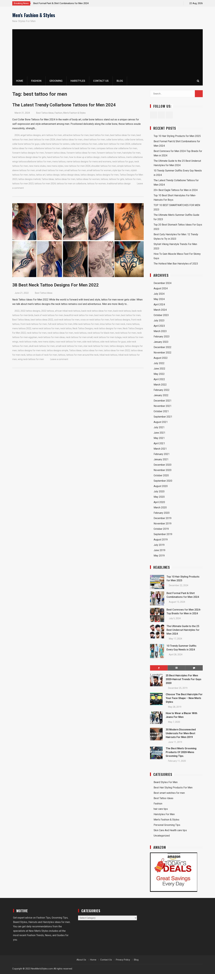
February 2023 (162, 336)
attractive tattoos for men (76, 135)
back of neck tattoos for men (48, 315)
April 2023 (159, 325)
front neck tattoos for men (33, 324)
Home (19, 80)
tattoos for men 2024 (45, 183)
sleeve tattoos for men (23, 170)
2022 (17, 311)
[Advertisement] (107, 53)
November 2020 (162, 470)
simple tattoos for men (128, 166)
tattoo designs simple (57, 350)
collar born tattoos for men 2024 (114, 144)
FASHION (36, 80)
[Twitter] (172, 3)
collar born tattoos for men (84, 144)
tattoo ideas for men (65, 179)
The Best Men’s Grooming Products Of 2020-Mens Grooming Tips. (181, 752)
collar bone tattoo (115, 139)
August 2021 (161, 422)
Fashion (58, 113)
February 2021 (162, 454)
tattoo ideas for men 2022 (117, 350)
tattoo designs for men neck (32, 350)
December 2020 (162, 464)
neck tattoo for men (37, 333)
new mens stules (37, 166)
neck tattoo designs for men (108, 328)
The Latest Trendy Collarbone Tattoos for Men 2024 (64, 104)
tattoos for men (133, 179)
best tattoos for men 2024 (42, 139)
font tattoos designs (120, 319)
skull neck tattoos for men (42, 346)
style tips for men (121, 170)
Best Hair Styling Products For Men (173, 787)
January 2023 (161, 341)
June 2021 (159, 432)
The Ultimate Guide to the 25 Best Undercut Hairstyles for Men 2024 (183, 630)
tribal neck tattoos (108, 355)
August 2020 (161, 486)
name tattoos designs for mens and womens (89, 161)
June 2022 (159, 368)
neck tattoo (66, 328)
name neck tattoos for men (45, 328)
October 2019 (161, 528)
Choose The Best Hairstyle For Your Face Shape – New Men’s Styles (184, 698)
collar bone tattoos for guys (26, 144)
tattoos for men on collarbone (71, 183)
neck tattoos (80, 333)
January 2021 (161, 459)
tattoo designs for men (107, 174)
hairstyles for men (131, 152)
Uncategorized (162, 835)
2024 (17, 135)
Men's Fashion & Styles (33, 15)
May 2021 (159, 438)
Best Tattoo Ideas (45, 113)
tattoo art (40, 174)
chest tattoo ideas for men (69, 139)
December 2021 (162, 400)
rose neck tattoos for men (68, 341)
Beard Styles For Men (166, 782)
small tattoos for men (75, 170)
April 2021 (159, 443)
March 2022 (160, 384)
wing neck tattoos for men (31, 359)
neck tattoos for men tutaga (107, 337)
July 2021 (159, 427)
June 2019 (159, 550)
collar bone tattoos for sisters (55, 144)
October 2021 (161, 411)
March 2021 (160, 448)
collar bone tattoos (133, 139)
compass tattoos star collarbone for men (116, 148)
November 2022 (162, 352)
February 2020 (162, 512)
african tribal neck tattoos (67, 311)
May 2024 (159, 299)
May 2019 (159, 555)
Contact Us (101, 80)
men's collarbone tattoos (113, 157)
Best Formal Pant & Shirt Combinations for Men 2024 (60, 3)
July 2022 (159, 363)
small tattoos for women (99, 170)
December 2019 (162, 518)
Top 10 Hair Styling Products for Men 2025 (177, 136)
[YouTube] (178, 3)
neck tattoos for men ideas (51, 337)
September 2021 (163, 416)
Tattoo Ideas (48, 179)
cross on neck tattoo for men (94, 319)
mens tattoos (59, 161)
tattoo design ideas (70, 174)
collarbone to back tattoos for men (78, 148)
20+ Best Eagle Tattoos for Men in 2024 (176, 190)
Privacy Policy (123, 959)
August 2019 (161, 539)
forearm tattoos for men (109, 152)
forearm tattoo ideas (55, 152)
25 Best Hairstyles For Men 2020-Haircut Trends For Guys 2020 (183, 679)
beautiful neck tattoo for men (78, 315)
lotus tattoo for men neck (112, 324)
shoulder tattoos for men (103, 166)
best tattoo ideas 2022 (42, 319)
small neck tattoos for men (69, 346)
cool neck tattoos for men (66, 319)
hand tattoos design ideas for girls (29, 157)
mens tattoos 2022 (21, 328)
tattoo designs (88, 174)
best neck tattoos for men (107, 315)
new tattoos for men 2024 (77, 166)
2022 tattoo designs (30, 311)
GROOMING (55, 80)
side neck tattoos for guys (113, 341)
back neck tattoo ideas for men (96, 311)
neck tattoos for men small (79, 337)
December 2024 (162, 283)
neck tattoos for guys (122, 161)
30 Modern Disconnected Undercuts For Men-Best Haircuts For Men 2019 (181, 733)
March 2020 (160, 507)
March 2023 (160, 331)
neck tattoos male (28, 341)
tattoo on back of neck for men (41, 355)
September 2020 (163, 480)
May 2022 (159, 373)
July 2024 (159, 293)
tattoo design (53, 174)
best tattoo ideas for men (123, 135)
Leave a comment (59, 359)
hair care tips (161, 808)
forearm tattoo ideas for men (81, 152)
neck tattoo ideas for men (60, 333)
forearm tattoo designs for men (28, 152)
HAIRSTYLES (78, 80)
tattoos (104, 179)
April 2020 (159, 502)
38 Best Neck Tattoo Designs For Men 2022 (55, 285)
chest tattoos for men (94, 139)
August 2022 (161, 357)
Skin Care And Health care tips (170, 830)
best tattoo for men (99, 135)
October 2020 (161, 475)
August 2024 (161, 288)
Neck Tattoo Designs (83, 328)
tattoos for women (96, 183)
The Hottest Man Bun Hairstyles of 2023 (176, 263)
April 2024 (159, 304)
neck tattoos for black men (101, 333)
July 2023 (159, 320)
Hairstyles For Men (164, 814)
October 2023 (161, 315)
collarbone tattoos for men (47, 148)
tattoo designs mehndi (29, 179)
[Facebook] (167, 3)
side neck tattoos (90, 341)
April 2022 (159, 379)
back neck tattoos (122, 311)
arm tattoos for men (52, 135)
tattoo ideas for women (88, 179)
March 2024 (160, 309)
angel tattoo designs (30, 135)
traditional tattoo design (119, 183)
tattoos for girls (116, 179)
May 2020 (159, 496)
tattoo (32, 174)
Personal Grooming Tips (167, 824)
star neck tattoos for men (96, 346)
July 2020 (159, 491)
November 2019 (162, 523)
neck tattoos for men (125, 333)
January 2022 (161, 395)
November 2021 (162, 405)
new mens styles (55, 166)
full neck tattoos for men (60, 324)
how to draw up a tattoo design (84, 157)
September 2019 (163, 534)
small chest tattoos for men (49, 170)
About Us (81, 959)
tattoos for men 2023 (23, 183)
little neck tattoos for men (86, 324)
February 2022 (162, 389)
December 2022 (162, 347)
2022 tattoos (47, 311)
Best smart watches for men (169, 792)
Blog (120, 80)
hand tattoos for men (57, 157)
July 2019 (159, 544)
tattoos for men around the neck (82, 355)
